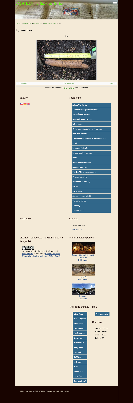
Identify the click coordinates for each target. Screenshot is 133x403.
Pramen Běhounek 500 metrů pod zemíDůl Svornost (83, 257)
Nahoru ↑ (67, 391)
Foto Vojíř (77, 352)
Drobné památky (77, 367)
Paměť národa (79, 333)
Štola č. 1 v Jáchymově (78, 372)
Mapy (74, 158)
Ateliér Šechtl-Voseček (81, 115)
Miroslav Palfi (27, 254)
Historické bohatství (80, 134)
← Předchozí (22, 83)
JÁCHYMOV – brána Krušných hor (40, 3)
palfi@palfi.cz (77, 229)
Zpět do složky (68, 83)
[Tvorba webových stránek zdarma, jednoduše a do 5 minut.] (33, 391)
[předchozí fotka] (20, 60)
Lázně (74, 143)
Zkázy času (78, 376)
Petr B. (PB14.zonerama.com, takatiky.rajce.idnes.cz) (84, 172)
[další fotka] (113, 60)
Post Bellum (78, 328)
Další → (113, 83)
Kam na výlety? (80, 381)
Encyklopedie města (79, 324)
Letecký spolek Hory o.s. (82, 153)
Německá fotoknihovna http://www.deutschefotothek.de (85, 163)
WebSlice (42, 391)
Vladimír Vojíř (78, 210)
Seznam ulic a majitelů (81, 196)
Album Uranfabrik (79, 105)
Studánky (76, 206)
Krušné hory (78, 338)
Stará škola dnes (79, 201)
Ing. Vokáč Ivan (50, 23)
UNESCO (77, 357)
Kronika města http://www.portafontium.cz (89, 139)
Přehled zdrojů (102, 314)
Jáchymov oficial (78, 362)
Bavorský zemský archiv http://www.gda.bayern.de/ (83, 119)
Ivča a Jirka (78, 314)
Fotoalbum (27, 23)
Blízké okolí (77, 124)
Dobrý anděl (78, 348)
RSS (36, 391)
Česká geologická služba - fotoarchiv (87, 129)
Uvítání (18, 23)
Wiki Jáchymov (80, 319)
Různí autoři (37, 23)
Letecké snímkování (80, 148)
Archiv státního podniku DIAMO (85, 110)
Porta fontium (79, 343)
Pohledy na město (79, 177)
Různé (75, 186)
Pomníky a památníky (81, 182)
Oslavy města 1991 (79, 167)
